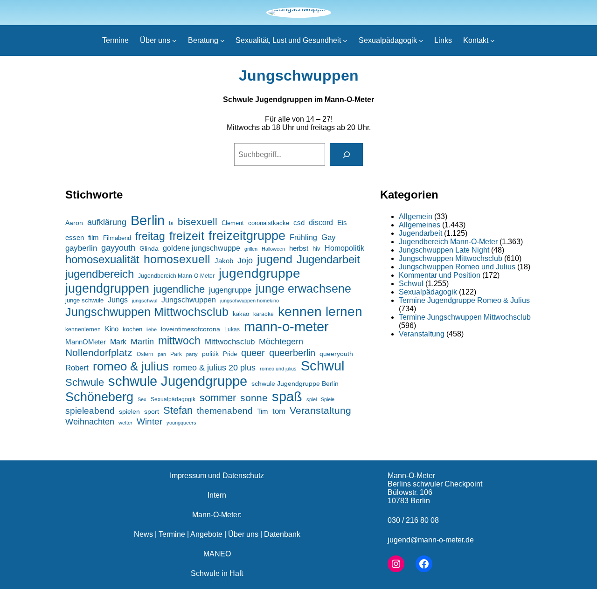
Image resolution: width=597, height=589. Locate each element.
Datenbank (282, 534)
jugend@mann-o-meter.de (431, 540)
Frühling (303, 237)
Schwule (84, 382)
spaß (287, 396)
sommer (218, 398)
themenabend (225, 411)
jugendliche (179, 289)
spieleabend (90, 411)
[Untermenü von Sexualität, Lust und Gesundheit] (345, 40)
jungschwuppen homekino (249, 300)
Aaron (74, 222)
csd (299, 222)
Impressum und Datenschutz (217, 475)
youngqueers (181, 422)
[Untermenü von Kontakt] (492, 40)
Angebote (206, 534)
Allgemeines (419, 225)
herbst (298, 248)
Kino (111, 329)
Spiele (327, 399)
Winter (149, 421)
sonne (254, 397)
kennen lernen (320, 311)
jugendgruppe (259, 273)
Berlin (148, 220)
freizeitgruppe (246, 235)
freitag (150, 236)
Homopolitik (344, 248)
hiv (316, 248)
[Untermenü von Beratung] (222, 40)
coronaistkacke (268, 223)
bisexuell (197, 221)
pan (162, 354)
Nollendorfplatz (98, 352)
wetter (125, 422)
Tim (262, 411)
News (143, 534)
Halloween (273, 249)
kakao (241, 313)
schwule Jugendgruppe (177, 381)
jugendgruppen (107, 288)
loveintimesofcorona (190, 329)
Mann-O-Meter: (217, 515)
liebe (151, 329)
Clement (233, 222)
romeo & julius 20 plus (214, 367)
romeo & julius (131, 366)
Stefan (178, 410)
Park (176, 354)
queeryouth (336, 353)
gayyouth (118, 248)
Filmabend (117, 237)
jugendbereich (99, 273)
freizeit (186, 236)
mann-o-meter (286, 326)
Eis (342, 222)
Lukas (232, 329)
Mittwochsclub (230, 341)
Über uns (243, 534)
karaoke (263, 314)
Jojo (245, 260)
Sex (142, 399)
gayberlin (81, 248)
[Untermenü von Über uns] (174, 40)
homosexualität (102, 259)
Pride (230, 353)
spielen (129, 411)
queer (253, 353)
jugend (274, 259)
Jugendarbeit (328, 259)
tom (278, 411)
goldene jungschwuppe (201, 248)
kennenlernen (83, 329)
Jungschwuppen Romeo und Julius (457, 267)
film (93, 237)
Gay (328, 237)
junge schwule (84, 300)
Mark (118, 341)
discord (321, 222)
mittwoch (179, 341)
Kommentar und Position (439, 275)
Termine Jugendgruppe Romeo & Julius (464, 300)
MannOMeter (85, 342)
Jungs (118, 300)
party (192, 354)
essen (74, 237)
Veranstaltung (320, 410)
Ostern (145, 354)
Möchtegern (281, 341)
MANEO (217, 554)
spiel (311, 399)
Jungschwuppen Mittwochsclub (147, 312)
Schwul (322, 365)
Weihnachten (89, 421)
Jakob (224, 261)
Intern (217, 495)
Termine (172, 534)
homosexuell (177, 259)
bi (171, 223)
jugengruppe (230, 290)
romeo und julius (278, 368)
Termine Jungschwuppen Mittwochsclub (465, 317)
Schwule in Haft (217, 573)
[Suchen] (346, 154)
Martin (142, 341)
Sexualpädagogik (173, 399)
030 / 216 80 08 (413, 520)
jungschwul (144, 300)
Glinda (149, 248)
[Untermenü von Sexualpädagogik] (421, 40)
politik (210, 353)
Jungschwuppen (299, 75)
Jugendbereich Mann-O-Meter (176, 276)
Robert (77, 367)
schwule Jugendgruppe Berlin (295, 383)
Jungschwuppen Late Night (444, 250)
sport (151, 411)
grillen (250, 249)
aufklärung (106, 222)
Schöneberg (99, 397)
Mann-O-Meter (411, 475)
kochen (132, 329)
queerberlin (292, 353)
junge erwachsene (303, 288)
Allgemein (415, 216)
